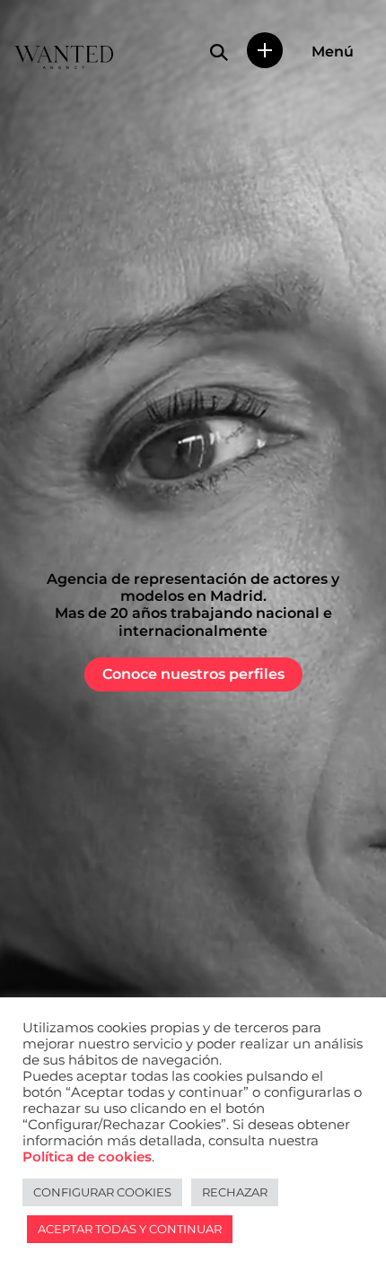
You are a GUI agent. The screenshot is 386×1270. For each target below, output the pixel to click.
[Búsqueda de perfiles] (219, 52)
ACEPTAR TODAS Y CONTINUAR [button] (130, 1229)
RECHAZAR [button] (235, 1192)
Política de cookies (87, 1157)
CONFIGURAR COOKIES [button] (102, 1192)
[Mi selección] (265, 50)
